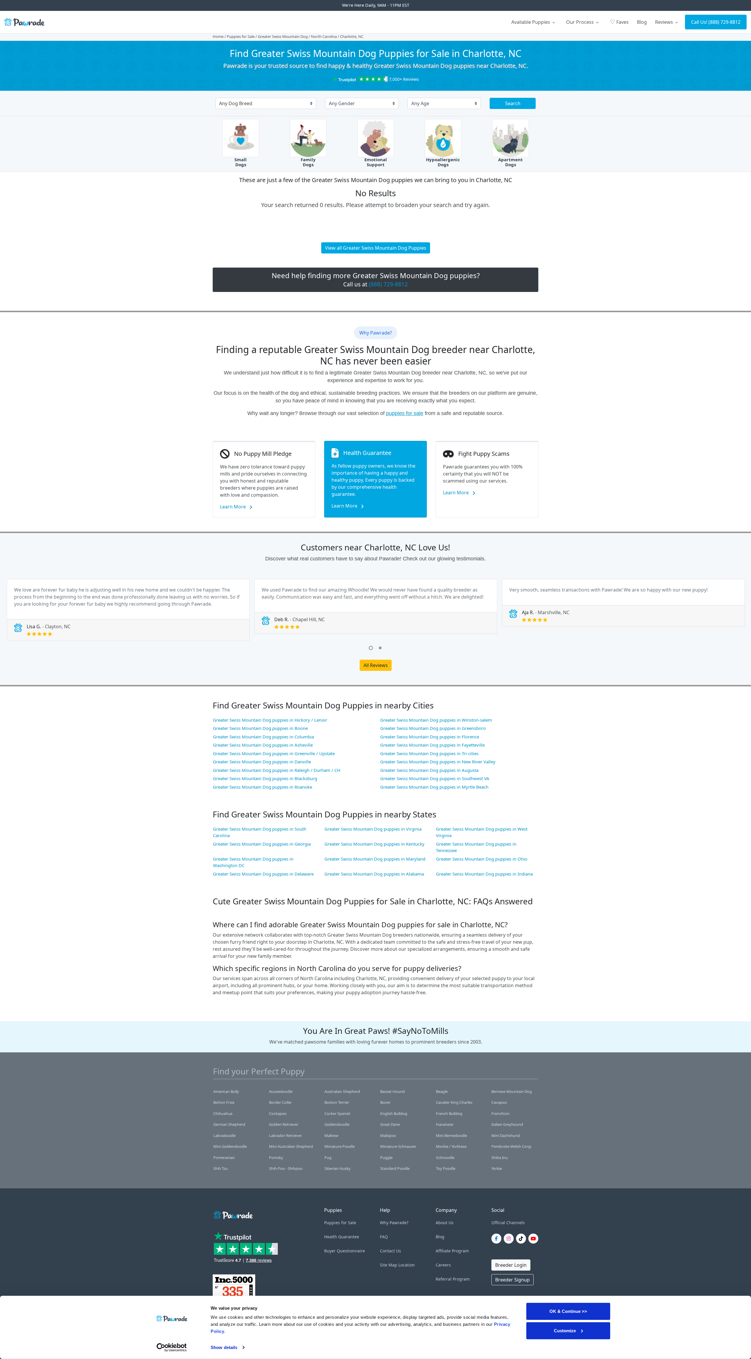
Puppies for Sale (241, 36)
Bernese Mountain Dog (511, 1091)
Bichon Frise (223, 1102)
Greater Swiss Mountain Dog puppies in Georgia (262, 844)
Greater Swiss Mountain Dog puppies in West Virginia (481, 832)
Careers (443, 1265)
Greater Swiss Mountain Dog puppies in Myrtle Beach (434, 787)
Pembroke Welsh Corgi (511, 1146)
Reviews (664, 22)
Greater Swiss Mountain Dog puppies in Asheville (263, 745)
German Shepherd (229, 1124)
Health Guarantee (341, 1236)
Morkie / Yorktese (451, 1146)
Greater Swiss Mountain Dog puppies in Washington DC (253, 862)
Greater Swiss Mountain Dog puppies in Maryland (374, 859)
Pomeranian (224, 1157)
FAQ (384, 1236)
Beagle (442, 1091)
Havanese (444, 1124)
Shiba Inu (499, 1157)
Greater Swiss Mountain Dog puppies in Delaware (263, 874)
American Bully (226, 1091)
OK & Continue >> (568, 1311)
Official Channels (508, 1222)
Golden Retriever (283, 1124)
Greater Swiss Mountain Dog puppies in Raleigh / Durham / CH (276, 770)
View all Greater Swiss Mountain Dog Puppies (375, 248)
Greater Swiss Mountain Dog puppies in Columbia (263, 737)
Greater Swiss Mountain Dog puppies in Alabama (374, 874)
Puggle (386, 1157)
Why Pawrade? (394, 1222)
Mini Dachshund (505, 1135)
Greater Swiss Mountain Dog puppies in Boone (260, 728)
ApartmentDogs (510, 162)
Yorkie (496, 1168)
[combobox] (263, 104)
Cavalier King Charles (454, 1102)
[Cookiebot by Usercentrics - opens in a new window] (171, 1347)
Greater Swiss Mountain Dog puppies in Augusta (429, 770)
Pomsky (276, 1157)
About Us (445, 1222)
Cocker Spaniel (337, 1113)
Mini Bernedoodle (451, 1135)
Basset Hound (392, 1091)
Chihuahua (222, 1113)
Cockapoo (278, 1113)
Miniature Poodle (339, 1146)
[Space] (233, 1214)
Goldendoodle (336, 1124)
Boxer (385, 1102)
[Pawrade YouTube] (534, 1239)
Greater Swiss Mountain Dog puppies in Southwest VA (434, 778)
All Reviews (375, 665)
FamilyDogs (308, 162)
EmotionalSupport (375, 162)
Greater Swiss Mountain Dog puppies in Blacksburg (265, 778)
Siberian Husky (337, 1168)
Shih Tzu (220, 1168)
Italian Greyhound (507, 1124)
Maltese (331, 1135)
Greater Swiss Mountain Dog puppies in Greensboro (433, 728)
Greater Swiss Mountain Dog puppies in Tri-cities (429, 753)
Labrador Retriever (285, 1135)
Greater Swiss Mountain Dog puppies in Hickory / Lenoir (270, 720)
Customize (565, 1330)
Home (218, 36)
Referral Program (453, 1279)
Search (512, 103)
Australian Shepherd (342, 1091)
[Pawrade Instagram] (510, 1239)
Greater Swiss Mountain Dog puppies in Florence (429, 737)
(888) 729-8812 (724, 22)
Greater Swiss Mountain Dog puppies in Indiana (484, 874)
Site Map (388, 1265)
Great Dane (390, 1124)
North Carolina (324, 36)
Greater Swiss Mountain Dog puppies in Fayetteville (432, 745)
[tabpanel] (128, 610)
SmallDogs (240, 162)
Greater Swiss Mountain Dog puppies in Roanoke (262, 787)
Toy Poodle (445, 1168)
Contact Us (390, 1251)
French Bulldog (449, 1113)
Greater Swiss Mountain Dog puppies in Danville (262, 762)
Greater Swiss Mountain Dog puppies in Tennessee (476, 847)
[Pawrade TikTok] (522, 1239)
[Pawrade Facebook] (497, 1239)
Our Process (580, 22)
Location (406, 1265)
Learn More (233, 506)
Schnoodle (445, 1157)
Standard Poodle (395, 1168)
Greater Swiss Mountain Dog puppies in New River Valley (437, 762)
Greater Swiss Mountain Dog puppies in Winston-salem (436, 720)
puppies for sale (404, 413)
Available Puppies (531, 22)
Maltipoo (388, 1135)
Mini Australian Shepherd (291, 1146)
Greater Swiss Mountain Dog (283, 36)
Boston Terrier (336, 1102)
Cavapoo (499, 1102)
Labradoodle (224, 1135)
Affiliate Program (452, 1251)
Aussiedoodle (280, 1091)
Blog (642, 22)
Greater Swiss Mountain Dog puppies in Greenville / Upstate (274, 753)
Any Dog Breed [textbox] (235, 103)
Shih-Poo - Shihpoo (285, 1168)
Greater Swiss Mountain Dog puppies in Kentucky (374, 844)
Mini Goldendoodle (230, 1146)
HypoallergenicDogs (443, 162)
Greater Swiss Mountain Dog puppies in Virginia (373, 829)
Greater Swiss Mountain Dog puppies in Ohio (481, 859)
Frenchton (500, 1113)
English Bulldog (393, 1113)
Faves (619, 22)
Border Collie (280, 1102)
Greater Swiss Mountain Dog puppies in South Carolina (259, 832)
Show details (224, 1347)
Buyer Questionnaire (344, 1251)
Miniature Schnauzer (398, 1146)
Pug (327, 1157)
